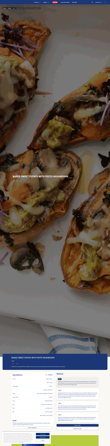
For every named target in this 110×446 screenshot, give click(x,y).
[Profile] (106, 2)
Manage (42, 440)
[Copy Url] (14, 181)
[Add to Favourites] (17, 181)
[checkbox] (78, 382)
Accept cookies (43, 434)
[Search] (92, 2)
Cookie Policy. (21, 442)
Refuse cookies (43, 437)
